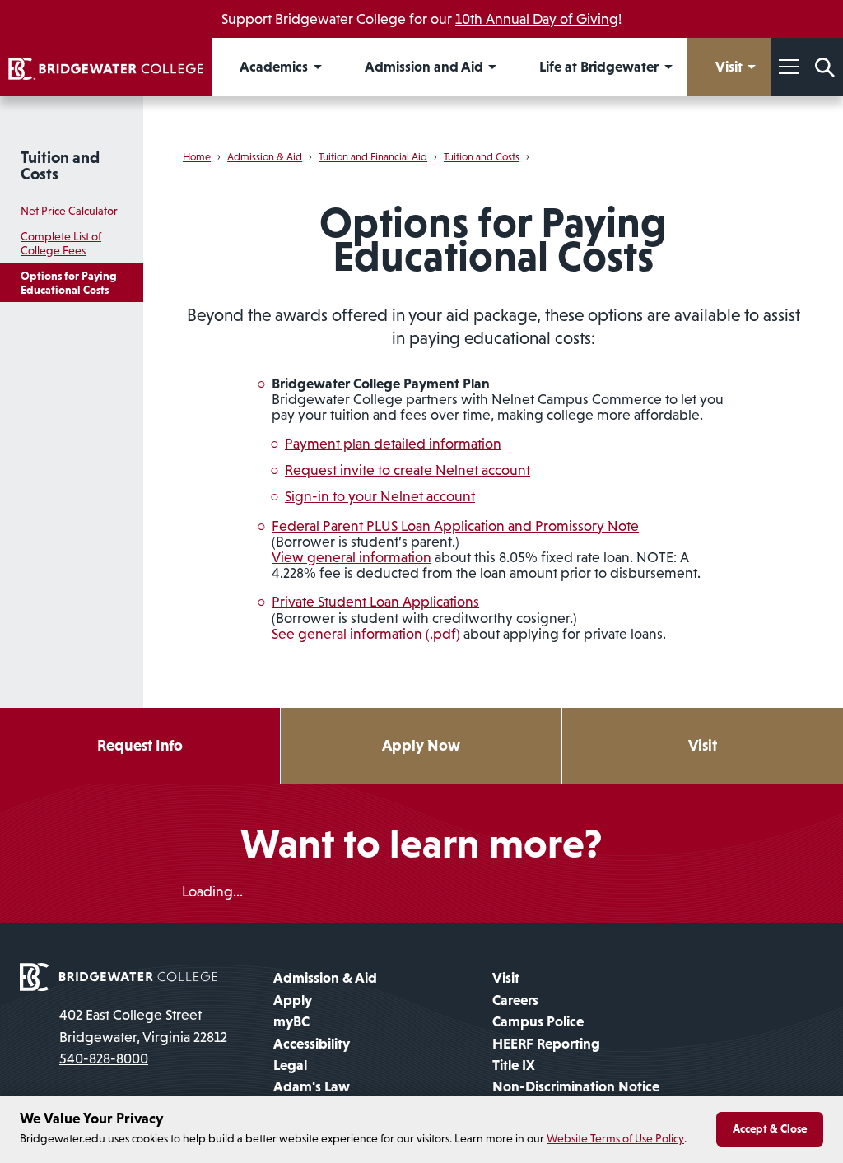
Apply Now (421, 745)
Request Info (140, 745)
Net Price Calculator (69, 210)
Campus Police (538, 1021)
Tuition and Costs (60, 165)
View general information (351, 557)
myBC (291, 1021)
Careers (515, 1000)
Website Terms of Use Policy (615, 1138)
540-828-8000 (103, 1058)
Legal (290, 1065)
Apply (292, 1000)
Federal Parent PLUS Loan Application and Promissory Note (455, 526)
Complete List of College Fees (61, 243)
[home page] (118, 976)
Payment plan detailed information (393, 443)
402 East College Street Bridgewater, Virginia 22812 (143, 1025)
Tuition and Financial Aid (373, 157)
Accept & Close (770, 1128)
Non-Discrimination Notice (575, 1086)
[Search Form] (825, 67)
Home (197, 157)
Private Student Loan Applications (375, 601)
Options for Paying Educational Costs (69, 282)
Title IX (513, 1065)
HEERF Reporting (546, 1043)
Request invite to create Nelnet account (407, 470)
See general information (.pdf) (366, 634)
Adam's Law (311, 1086)
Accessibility (311, 1043)
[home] (106, 67)
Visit (702, 745)
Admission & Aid (264, 157)
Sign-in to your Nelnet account (380, 496)
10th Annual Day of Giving (536, 19)
